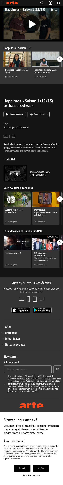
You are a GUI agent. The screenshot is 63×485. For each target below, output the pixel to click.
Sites (8, 327)
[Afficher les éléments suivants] (60, 59)
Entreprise (11, 333)
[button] (42, 3)
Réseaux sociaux (15, 344)
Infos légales (12, 338)
